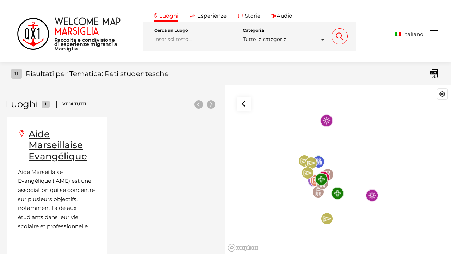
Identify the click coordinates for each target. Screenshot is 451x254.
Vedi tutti (74, 104)
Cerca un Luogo (171, 30)
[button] (411, 34)
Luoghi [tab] (168, 15)
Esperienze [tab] (212, 15)
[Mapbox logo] (243, 248)
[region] (338, 169)
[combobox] (285, 39)
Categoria (253, 30)
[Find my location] (442, 94)
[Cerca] (340, 36)
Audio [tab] (284, 15)
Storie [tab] (252, 15)
